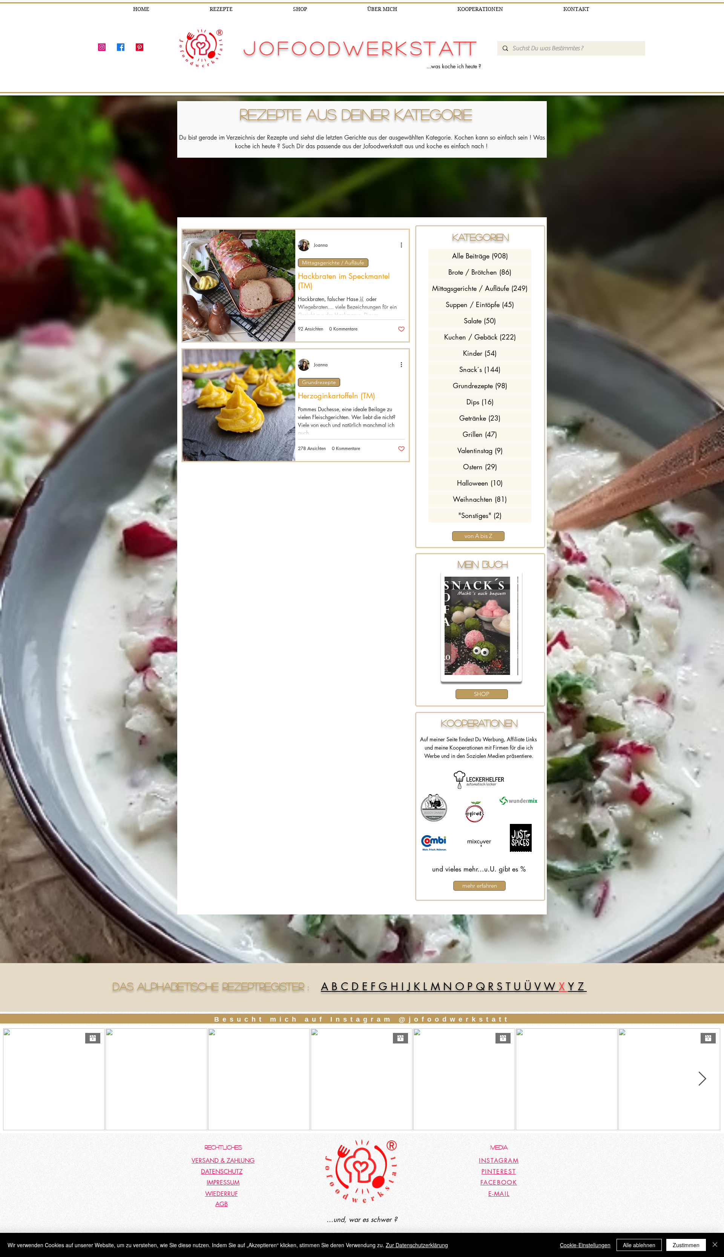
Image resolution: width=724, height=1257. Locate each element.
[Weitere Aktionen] (403, 245)
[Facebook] (120, 47)
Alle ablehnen (639, 1245)
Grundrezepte (319, 382)
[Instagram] (102, 47)
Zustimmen (686, 1245)
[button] (481, 626)
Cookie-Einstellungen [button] (585, 1245)
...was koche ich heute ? (453, 66)
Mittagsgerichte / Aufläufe (333, 262)
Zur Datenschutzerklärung (417, 1245)
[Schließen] (714, 1245)
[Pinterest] (139, 47)
